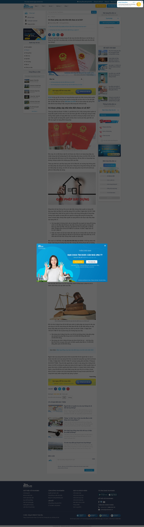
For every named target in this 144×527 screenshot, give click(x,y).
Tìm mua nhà (78, 262)
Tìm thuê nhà (91, 262)
